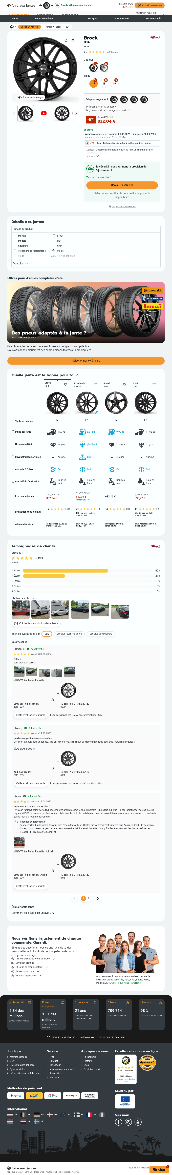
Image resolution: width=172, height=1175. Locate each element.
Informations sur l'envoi (62, 1069)
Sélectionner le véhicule (86, 360)
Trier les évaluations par (26, 633)
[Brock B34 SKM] (93, 67)
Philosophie (90, 1057)
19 (114, 83)
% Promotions (121, 18)
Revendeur (55, 1065)
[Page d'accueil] (12, 27)
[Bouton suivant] (97, 898)
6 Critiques (112, 52)
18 (103, 83)
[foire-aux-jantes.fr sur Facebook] (118, 1122)
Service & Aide (153, 18)
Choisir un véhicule (29, 27)
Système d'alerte (18, 1069)
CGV (12, 1061)
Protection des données (22, 1065)
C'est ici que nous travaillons (126, 982)
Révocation (55, 1073)
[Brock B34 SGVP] (104, 67)
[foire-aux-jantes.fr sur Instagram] (128, 1122)
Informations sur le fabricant (25, 1073)
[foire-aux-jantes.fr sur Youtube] (138, 1122)
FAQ (52, 1057)
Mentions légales (18, 1057)
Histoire (88, 1061)
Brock (58, 27)
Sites (86, 1065)
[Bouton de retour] (74, 898)
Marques (93, 18)
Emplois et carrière (93, 1069)
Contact (54, 1061)
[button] (86, 229)
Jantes (14, 18)
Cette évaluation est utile (30, 715)
